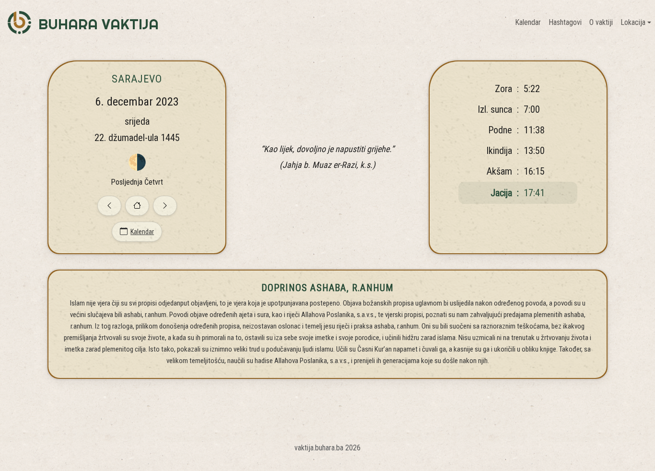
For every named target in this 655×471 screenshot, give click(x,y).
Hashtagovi (565, 22)
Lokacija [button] (632, 22)
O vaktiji (601, 22)
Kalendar (528, 22)
